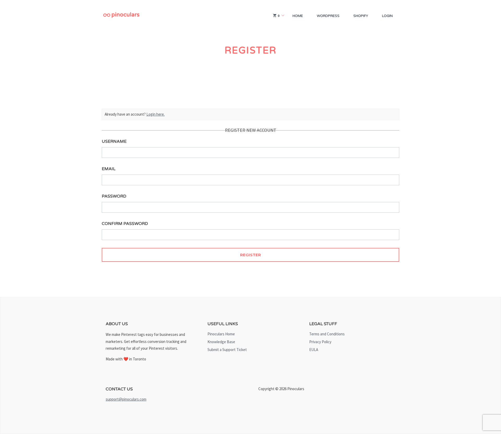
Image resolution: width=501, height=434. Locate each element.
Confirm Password (125, 223)
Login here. (155, 114)
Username (114, 141)
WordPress (328, 16)
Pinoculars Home (221, 333)
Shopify (360, 16)
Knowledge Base (221, 341)
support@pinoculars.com (126, 399)
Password (114, 196)
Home (298, 16)
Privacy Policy (320, 341)
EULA (313, 349)
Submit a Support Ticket (227, 349)
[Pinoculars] (121, 16)
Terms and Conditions (327, 333)
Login (387, 16)
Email (108, 168)
